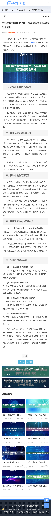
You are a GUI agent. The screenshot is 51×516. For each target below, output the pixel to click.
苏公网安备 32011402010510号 (31, 509)
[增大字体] (48, 16)
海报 (30, 362)
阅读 (22, 362)
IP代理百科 (21, 10)
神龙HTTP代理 (23, 506)
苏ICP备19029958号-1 (12, 509)
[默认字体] (46, 16)
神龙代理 (8, 32)
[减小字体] (44, 16)
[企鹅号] (47, 500)
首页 (13, 10)
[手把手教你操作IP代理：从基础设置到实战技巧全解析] (25, 67)
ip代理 (25, 356)
